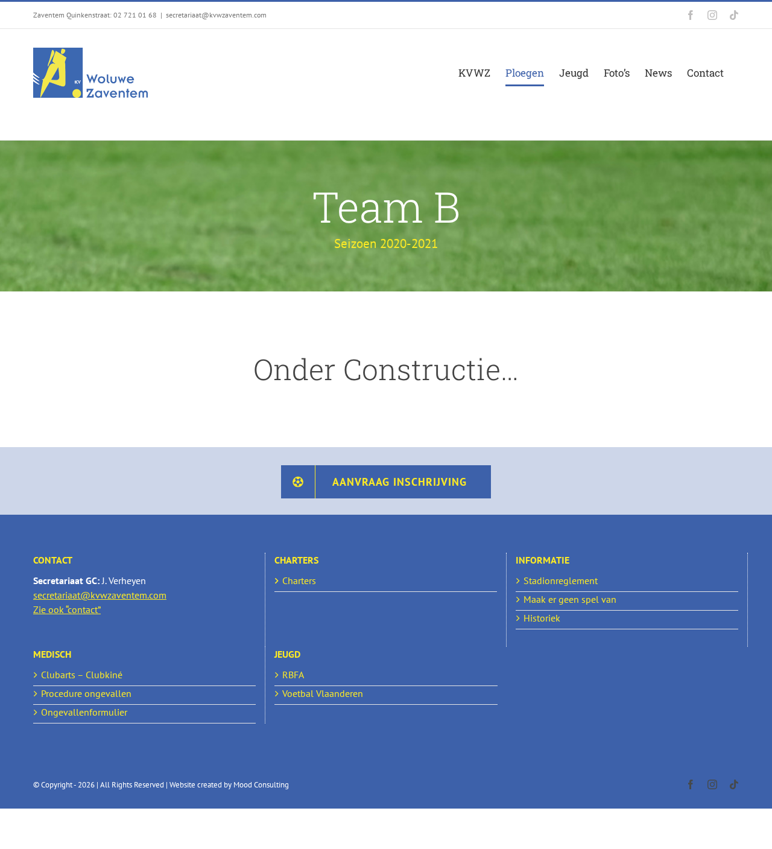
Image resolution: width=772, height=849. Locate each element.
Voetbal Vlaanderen (322, 693)
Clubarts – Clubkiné (81, 675)
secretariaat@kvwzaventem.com (216, 14)
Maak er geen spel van (570, 599)
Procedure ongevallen (86, 693)
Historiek (542, 618)
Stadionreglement (561, 580)
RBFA (293, 675)
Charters (299, 580)
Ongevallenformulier (84, 712)
